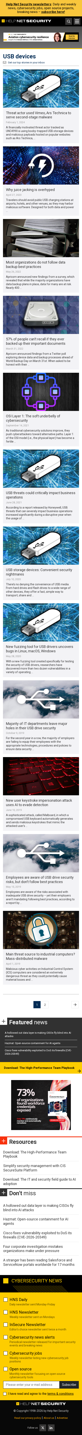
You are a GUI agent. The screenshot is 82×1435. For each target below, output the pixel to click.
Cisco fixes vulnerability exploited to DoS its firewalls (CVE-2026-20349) (37, 1235)
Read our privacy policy (27, 1417)
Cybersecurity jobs (26, 1353)
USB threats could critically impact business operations (40, 495)
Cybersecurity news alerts (32, 1337)
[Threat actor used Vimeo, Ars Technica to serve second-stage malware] (41, 88)
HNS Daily (18, 1299)
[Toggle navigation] (77, 21)
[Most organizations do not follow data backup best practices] (41, 238)
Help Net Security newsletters (28, 4)
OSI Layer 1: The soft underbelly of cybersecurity (33, 418)
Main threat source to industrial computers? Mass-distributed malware (40, 956)
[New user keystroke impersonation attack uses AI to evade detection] (41, 776)
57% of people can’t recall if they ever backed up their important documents (35, 341)
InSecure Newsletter (28, 1324)
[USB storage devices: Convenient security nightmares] (41, 546)
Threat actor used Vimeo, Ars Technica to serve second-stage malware (38, 115)
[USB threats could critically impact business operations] (41, 469)
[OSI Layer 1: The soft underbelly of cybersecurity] (41, 392)
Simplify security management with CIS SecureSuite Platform (34, 1168)
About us (49, 1417)
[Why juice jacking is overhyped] (41, 165)
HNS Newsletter (24, 1312)
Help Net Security (58, 1410)
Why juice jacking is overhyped (30, 190)
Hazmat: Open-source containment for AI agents (32, 1043)
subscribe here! (53, 12)
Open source (21, 1369)
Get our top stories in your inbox (26, 62)
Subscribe (69, 1384)
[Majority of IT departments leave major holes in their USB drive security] (41, 699)
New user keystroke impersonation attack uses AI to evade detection (39, 802)
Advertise (62, 1417)
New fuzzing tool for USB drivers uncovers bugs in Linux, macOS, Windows (39, 649)
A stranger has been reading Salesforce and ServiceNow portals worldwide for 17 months (39, 1262)
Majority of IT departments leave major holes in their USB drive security (36, 725)
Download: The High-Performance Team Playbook (39, 1068)
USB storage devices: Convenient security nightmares (39, 572)
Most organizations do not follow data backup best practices (35, 264)
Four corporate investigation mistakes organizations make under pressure (33, 1248)
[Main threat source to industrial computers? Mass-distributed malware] (41, 930)
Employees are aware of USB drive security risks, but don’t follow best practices (40, 879)
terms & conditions (60, 1394)
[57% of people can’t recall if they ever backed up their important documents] (41, 315)
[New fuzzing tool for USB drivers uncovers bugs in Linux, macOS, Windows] (41, 622)
